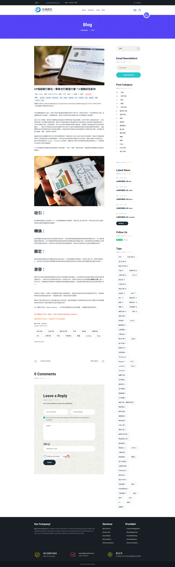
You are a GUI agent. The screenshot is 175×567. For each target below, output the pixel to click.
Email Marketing (132, 539)
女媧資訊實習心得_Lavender (125, 217)
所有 (119, 257)
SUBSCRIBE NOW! (128, 75)
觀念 (122, 100)
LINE (130, 498)
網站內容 (122, 475)
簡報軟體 (122, 393)
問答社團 (122, 411)
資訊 (120, 498)
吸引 (38, 213)
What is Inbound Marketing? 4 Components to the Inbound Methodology (62, 104)
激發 (38, 269)
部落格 (65, 97)
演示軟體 (122, 389)
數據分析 (122, 348)
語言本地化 (122, 480)
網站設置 (122, 420)
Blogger (121, 361)
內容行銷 (48, 97)
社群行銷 (124, 96)
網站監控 (122, 443)
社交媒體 (122, 398)
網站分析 (122, 430)
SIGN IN (138, 2)
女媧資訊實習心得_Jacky (124, 190)
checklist (121, 370)
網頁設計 (133, 302)
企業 (133, 339)
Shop (98, 10)
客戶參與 (122, 343)
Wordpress (122, 357)
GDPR (133, 448)
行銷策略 (133, 307)
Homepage (84, 30)
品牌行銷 (123, 114)
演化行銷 (42, 97)
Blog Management (132, 532)
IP (119, 502)
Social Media (106, 536)
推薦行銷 (122, 375)
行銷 (86, 97)
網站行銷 (122, 289)
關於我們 (123, 133)
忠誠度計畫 (122, 466)
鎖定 (38, 251)
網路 (96, 97)
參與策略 (122, 352)
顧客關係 (123, 126)
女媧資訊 (47, 9)
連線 (129, 502)
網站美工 (122, 448)
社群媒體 (122, 330)
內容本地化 (122, 470)
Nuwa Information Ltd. (47, 11)
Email (122, 144)
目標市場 (71, 97)
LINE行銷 (123, 148)
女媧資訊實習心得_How (123, 181)
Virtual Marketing (132, 536)
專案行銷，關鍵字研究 (126, 402)
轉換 (38, 231)
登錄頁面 (122, 457)
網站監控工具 (123, 439)
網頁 (121, 140)
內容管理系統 (123, 489)
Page (42, 100)
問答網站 (122, 407)
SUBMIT (49, 462)
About (84, 10)
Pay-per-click (106, 532)
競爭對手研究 (123, 434)
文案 (61, 97)
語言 (36, 2)
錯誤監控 (122, 416)
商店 (134, 311)
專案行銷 (122, 311)
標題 (133, 457)
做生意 (121, 280)
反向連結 (122, 380)
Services (90, 10)
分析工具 (122, 425)
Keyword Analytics (132, 543)
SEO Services (107, 528)
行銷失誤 (122, 452)
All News (121, 223)
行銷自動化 (122, 493)
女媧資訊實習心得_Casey (124, 208)
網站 (121, 118)
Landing (37, 100)
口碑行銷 (81, 97)
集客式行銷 (88, 94)
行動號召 (91, 97)
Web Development (108, 543)
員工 (120, 298)
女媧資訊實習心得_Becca (124, 199)
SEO (76, 97)
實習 (122, 103)
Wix (132, 361)
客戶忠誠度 (122, 461)
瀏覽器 (121, 507)
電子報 (122, 129)
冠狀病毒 (122, 484)
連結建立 (122, 384)
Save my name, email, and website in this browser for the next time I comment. (68, 419)
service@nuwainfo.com (52, 2)
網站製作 (133, 298)
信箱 (135, 493)
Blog (103, 10)
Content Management (133, 528)
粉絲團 (121, 320)
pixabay (44, 323)
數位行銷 (122, 339)
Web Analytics (107, 539)
